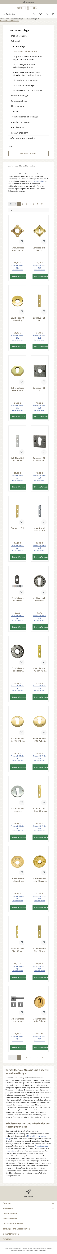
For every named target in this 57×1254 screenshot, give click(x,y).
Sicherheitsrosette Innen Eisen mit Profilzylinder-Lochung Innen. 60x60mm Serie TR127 (17, 1020)
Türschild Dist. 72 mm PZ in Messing (39, 669)
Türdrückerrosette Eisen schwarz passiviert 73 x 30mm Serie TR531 (17, 599)
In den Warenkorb (20, 276)
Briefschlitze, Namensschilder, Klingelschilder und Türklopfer (27, 74)
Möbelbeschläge (19, 35)
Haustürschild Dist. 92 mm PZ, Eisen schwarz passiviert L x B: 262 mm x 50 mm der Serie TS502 (39, 529)
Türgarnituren (11, 1151)
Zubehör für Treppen (21, 122)
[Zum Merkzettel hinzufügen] (21, 242)
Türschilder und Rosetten (25, 51)
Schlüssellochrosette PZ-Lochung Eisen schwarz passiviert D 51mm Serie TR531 (39, 599)
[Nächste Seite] (37, 204)
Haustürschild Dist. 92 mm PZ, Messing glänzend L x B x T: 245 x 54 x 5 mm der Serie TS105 (39, 949)
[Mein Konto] (47, 14)
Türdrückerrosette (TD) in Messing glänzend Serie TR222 (17, 249)
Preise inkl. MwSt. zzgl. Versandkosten (17, 267)
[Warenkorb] (53, 14)
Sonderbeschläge (19, 101)
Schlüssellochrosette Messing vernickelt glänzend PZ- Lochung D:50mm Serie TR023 (17, 809)
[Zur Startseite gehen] (28, 8)
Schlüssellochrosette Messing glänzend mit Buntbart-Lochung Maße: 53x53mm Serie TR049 (39, 249)
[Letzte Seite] (42, 204)
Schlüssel (15, 41)
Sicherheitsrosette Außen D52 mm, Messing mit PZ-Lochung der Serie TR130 (17, 389)
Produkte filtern (30, 153)
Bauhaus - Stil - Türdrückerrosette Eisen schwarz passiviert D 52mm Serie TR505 (39, 389)
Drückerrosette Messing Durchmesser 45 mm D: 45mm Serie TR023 (17, 319)
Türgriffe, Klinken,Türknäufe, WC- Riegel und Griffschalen (28, 58)
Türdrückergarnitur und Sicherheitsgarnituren (24, 66)
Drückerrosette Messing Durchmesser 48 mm (17, 879)
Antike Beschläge (19, 30)
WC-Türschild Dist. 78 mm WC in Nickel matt (17, 459)
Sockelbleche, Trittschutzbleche (27, 90)
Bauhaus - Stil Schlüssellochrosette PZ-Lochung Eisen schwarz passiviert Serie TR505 (39, 459)
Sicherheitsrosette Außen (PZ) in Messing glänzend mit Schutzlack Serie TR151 (40, 739)
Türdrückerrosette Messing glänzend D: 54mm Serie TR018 (39, 879)
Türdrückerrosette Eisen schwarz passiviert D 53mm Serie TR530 (17, 669)
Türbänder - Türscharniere (25, 80)
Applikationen (17, 127)
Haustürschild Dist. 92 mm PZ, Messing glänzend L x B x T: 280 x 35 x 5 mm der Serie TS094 (17, 949)
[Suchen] (35, 14)
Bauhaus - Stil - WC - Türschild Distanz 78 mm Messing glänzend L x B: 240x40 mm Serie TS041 (40, 319)
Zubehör (15, 111)
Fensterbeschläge (19, 95)
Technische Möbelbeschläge (24, 116)
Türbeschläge (18, 46)
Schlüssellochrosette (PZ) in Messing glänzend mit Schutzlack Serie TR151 (17, 739)
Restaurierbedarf (19, 132)
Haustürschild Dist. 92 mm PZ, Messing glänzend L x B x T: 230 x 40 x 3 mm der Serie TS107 (39, 809)
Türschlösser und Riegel (24, 85)
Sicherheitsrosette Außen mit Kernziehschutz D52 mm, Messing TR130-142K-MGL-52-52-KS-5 (39, 1020)
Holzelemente (17, 106)
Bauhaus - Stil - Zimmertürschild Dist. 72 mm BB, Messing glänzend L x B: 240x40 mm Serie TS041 (17, 529)
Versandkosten (41, 1248)
